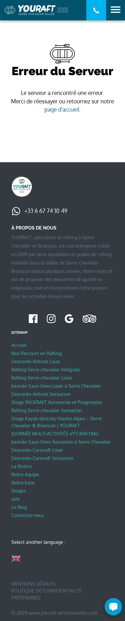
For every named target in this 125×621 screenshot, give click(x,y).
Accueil (18, 345)
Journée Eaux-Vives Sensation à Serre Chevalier (61, 442)
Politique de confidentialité (46, 591)
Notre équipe (25, 474)
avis (15, 499)
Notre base (23, 483)
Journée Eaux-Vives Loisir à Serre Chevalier (56, 386)
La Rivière (21, 466)
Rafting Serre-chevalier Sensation (46, 410)
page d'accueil (61, 109)
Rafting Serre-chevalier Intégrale (45, 370)
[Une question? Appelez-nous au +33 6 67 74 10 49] (96, 10)
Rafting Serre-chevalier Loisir (41, 378)
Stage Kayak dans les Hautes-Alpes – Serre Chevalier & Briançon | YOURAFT (56, 422)
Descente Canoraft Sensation (42, 458)
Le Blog (19, 507)
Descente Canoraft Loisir (37, 450)
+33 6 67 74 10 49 (45, 210)
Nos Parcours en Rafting (36, 353)
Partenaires (26, 598)
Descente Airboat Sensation (40, 394)
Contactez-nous (27, 515)
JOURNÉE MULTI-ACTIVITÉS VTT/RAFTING (55, 434)
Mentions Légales (33, 584)
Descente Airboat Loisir (35, 361)
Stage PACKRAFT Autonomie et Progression (56, 402)
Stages (18, 491)
